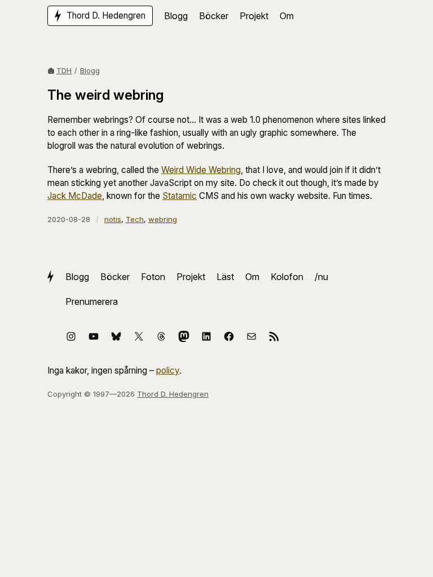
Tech (135, 219)
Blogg (90, 70)
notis (112, 219)
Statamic (179, 195)
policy (167, 370)
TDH (64, 70)
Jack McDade (74, 195)
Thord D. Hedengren (173, 393)
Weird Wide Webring (201, 170)
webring (162, 219)
